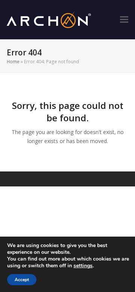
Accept (22, 280)
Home (13, 61)
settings (83, 265)
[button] (124, 19)
